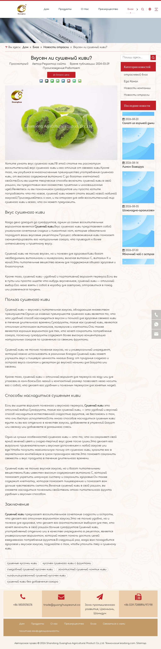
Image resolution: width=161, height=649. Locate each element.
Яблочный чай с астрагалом (140, 245)
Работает (72, 68)
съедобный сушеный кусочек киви (30, 569)
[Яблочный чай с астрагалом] (138, 237)
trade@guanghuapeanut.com (63, 604)
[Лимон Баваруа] (138, 150)
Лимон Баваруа (133, 158)
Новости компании (137, 88)
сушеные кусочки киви (22, 563)
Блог (130, 9)
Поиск (153, 57)
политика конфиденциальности (39, 631)
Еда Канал (131, 81)
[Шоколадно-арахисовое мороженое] (138, 193)
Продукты (65, 9)
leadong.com (127, 643)
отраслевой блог (136, 74)
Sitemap (141, 643)
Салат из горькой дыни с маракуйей (140, 114)
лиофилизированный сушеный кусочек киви (36, 575)
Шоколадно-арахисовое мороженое (140, 201)
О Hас (85, 9)
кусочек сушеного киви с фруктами (67, 563)
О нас (54, 623)
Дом (46, 9)
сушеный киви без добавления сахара (32, 581)
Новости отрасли (136, 95)
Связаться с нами (114, 623)
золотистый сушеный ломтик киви (82, 569)
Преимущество (108, 9)
